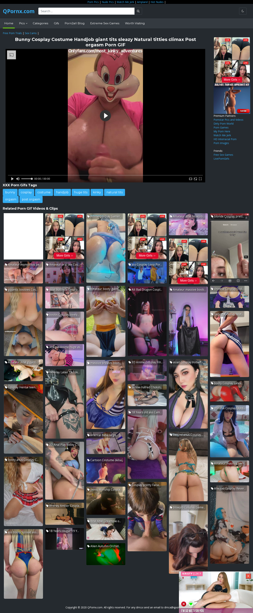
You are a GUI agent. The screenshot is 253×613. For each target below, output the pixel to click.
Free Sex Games (223, 154)
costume (44, 192)
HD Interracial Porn (225, 139)
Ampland (142, 2)
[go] (138, 11)
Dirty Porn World (224, 123)
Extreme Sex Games (104, 23)
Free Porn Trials (12, 33)
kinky (97, 192)
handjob (62, 192)
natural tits (114, 192)
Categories (40, 23)
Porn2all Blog (74, 23)
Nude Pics (108, 2)
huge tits (80, 192)
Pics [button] (22, 23)
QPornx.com (19, 11)
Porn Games (221, 127)
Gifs (56, 23)
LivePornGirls (221, 158)
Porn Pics (93, 2)
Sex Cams (31, 33)
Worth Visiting (135, 23)
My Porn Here (222, 131)
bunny (10, 192)
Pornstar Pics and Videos (228, 119)
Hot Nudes (157, 2)
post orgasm (31, 199)
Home (8, 23)
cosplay (26, 192)
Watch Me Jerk (125, 2)
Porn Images (221, 143)
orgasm (10, 199)
